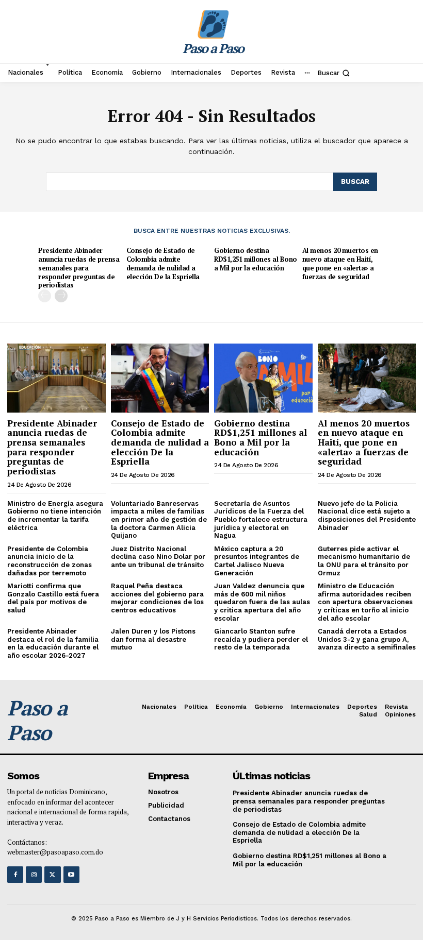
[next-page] (61, 295)
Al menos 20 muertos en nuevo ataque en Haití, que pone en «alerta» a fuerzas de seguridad (340, 263)
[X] (52, 874)
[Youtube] (71, 874)
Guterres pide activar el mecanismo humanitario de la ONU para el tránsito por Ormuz (364, 561)
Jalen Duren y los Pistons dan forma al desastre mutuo (153, 639)
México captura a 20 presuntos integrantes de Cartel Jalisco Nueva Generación (256, 561)
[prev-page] (44, 295)
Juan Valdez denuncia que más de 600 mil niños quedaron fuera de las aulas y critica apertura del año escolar (262, 602)
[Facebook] (15, 874)
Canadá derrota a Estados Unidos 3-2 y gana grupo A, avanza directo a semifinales (367, 639)
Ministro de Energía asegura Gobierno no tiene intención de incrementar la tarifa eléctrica (55, 516)
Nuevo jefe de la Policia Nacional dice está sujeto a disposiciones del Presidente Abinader (367, 516)
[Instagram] (34, 874)
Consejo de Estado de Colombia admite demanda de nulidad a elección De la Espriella (163, 263)
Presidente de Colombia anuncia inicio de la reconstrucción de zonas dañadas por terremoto (49, 561)
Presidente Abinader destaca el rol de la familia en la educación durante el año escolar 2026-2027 (53, 643)
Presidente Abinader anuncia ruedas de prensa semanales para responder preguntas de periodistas (78, 268)
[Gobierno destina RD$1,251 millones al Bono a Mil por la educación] (263, 378)
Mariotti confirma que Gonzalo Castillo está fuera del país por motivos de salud (53, 598)
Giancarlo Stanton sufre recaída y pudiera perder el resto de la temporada (261, 639)
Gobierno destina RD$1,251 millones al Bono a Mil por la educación (255, 259)
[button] (334, 72)
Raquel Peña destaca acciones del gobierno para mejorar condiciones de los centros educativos (157, 598)
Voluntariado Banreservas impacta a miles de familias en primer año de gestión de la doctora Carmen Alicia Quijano (159, 519)
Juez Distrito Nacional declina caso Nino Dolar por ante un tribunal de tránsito (158, 557)
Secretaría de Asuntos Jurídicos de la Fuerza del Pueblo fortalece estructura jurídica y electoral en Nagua (260, 519)
